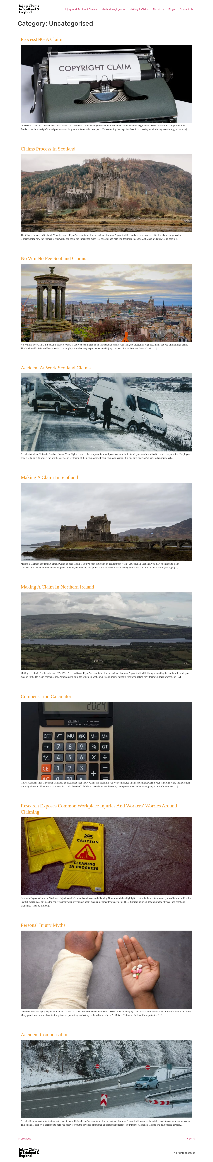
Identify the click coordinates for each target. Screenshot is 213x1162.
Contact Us (186, 9)
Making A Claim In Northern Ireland (57, 587)
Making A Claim (138, 9)
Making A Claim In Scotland (49, 477)
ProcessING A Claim (41, 39)
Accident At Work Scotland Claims (56, 368)
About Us (158, 9)
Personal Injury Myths (43, 925)
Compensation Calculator (46, 696)
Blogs (171, 9)
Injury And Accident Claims (81, 9)
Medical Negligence (113, 9)
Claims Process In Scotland (48, 149)
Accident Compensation (45, 1034)
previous (24, 1138)
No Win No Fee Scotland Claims (53, 258)
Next (191, 1138)
